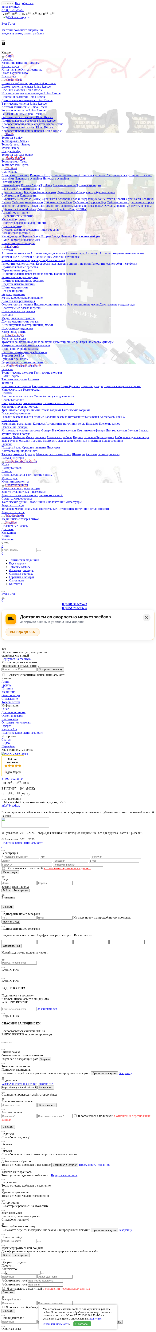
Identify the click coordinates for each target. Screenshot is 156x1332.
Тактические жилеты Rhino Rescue (24, 103)
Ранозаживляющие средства (20, 277)
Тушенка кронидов (88, 185)
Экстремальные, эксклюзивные (22, 403)
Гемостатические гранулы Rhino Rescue (27, 127)
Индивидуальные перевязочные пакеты (27, 273)
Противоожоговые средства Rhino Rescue (29, 120)
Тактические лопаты (39, 474)
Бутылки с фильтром (15, 359)
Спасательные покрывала (18, 311)
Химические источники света (21, 430)
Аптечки (7, 250)
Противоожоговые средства (20, 267)
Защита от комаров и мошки (20, 495)
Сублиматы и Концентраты (19, 195)
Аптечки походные (111, 253)
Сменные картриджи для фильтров (24, 352)
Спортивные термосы (46, 386)
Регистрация (10, 872)
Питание (21, 62)
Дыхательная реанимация (18, 301)
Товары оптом (11, 702)
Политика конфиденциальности (22, 732)
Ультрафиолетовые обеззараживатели (26, 345)
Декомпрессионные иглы (50, 304)
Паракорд (92, 423)
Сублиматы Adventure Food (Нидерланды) (69, 198)
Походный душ (11, 447)
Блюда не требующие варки (97, 192)
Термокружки (32, 389)
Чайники (19, 437)
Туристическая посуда (16, 433)
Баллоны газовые (56, 416)
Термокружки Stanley (15, 141)
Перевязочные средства (17, 270)
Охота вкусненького (15, 73)
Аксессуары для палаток (59, 396)
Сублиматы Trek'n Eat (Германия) (36, 205)
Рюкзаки (7, 369)
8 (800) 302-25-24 (13, 10)
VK (51, 1083)
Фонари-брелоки (139, 430)
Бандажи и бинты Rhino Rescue (22, 113)
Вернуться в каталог (65, 1164)
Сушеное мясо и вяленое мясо (21, 239)
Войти (6, 890)
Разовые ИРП (39, 175)
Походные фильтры (39, 341)
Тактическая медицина (24, 560)
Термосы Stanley (12, 137)
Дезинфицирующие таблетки (21, 348)
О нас (5, 708)
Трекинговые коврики (16, 410)
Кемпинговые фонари (91, 430)
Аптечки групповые (66, 256)
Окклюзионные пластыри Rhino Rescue (27, 117)
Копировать (45, 1087)
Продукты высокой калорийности (24, 222)
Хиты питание (11, 69)
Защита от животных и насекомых (24, 491)
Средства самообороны (17, 498)
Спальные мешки (13, 399)
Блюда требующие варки (40, 192)
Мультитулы (10, 478)
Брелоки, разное (109, 423)
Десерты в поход (12, 226)
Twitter (32, 1083)
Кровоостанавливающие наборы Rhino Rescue (32, 130)
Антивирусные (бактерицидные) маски (27, 324)
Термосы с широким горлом (122, 386)
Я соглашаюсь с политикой (49, 868)
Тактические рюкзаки (48, 372)
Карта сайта (9, 729)
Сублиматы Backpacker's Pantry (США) (62, 209)
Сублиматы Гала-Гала (58, 202)
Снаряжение (10, 420)
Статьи (6, 739)
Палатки (7, 393)
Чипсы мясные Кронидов (18, 243)
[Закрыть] (146, 617)
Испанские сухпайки (28, 178)
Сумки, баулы (10, 376)
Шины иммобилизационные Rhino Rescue (29, 83)
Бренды (6, 685)
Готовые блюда (11, 181)
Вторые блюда (30, 185)
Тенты (38, 396)
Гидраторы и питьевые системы (22, 362)
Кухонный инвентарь (88, 440)
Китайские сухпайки (92, 175)
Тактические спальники (58, 403)
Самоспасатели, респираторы (21, 488)
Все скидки (9, 76)
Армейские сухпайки (15, 175)
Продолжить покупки (104, 1073)
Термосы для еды (92, 386)
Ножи (5, 464)
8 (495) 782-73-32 (74, 608)
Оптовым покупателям (16, 722)
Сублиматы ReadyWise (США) (21, 198)
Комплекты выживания (17, 423)
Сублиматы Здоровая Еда (89, 202)
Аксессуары (74, 502)
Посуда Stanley (11, 151)
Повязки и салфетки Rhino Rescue (23, 96)
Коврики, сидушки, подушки (20, 406)
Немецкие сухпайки (56, 178)
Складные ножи (12, 467)
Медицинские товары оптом (20, 519)
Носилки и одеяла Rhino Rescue (22, 90)
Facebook (21, 1083)
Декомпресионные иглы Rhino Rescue (26, 86)
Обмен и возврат (12, 715)
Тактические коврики (76, 410)
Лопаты (7, 471)
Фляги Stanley (10, 147)
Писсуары (53, 447)
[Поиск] (3, 598)
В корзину (125, 1073)
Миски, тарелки (35, 437)
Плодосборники (112, 440)
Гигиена (7, 444)
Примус (30, 454)
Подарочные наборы (86, 236)
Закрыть (8, 906)
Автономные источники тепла (65, 423)
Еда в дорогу (17, 563)
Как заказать (10, 719)
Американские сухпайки (122, 175)
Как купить (9, 532)
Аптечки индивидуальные (47, 253)
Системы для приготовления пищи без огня (30, 229)
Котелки (7, 437)
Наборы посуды (125, 437)
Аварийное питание (15, 212)
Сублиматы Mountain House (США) (81, 205)
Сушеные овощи (12, 192)
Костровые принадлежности (20, 450)
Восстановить (47, 1105)
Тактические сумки (14, 379)
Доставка (8, 529)
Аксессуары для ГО (112, 416)
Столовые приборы (59, 437)
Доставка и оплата (13, 712)
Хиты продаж (10, 66)
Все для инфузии (13, 290)
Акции (6, 536)
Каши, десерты (11, 236)
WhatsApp (8, 1083)
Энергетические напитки (18, 216)
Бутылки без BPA (13, 355)
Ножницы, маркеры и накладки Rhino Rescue (31, 93)
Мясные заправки (64, 185)
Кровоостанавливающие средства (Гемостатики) (33, 260)
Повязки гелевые (65, 273)
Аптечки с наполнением (36, 256)
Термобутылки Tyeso (15, 164)
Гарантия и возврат (21, 577)
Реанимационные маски (83, 304)
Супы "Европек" (68, 192)
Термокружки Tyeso (14, 161)
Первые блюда (11, 185)
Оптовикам (16, 580)
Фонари (46, 430)
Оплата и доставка (21, 573)
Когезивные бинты (14, 331)
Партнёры (8, 746)
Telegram (42, 1083)
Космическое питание (16, 233)
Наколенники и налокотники (46, 502)
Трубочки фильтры (14, 341)
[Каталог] (3, 591)
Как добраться (24, 3)
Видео (6, 742)
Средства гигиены (34, 447)
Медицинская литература (18, 318)
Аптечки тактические (16, 253)
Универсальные (12, 389)
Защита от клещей (51, 495)
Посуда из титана (13, 457)
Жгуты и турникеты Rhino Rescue (23, 110)
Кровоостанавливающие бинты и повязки (63, 263)
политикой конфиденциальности (43, 674)
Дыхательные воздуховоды (117, 304)
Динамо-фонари (116, 430)
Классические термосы (16, 386)
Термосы (34, 62)
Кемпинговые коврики (46, 410)
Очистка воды (11, 695)
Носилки (7, 314)
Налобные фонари (64, 430)
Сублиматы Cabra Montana (19, 209)
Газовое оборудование (16, 413)
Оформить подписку (51, 669)
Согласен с (36, 674)
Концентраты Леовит (111, 198)
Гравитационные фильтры (70, 341)
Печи (67, 454)
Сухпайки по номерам (63, 175)
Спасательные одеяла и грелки (21, 307)
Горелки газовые (12, 416)
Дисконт (7, 59)
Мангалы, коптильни (50, 454)
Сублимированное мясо (27, 202)
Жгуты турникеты (13, 294)
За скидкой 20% (47, 1008)
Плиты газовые (34, 416)
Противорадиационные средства (23, 280)
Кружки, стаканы (84, 437)
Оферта (6, 725)
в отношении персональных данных (67, 868)
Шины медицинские (15, 287)
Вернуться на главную (16, 659)
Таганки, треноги (13, 454)
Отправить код (11, 945)
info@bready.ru (11, 6)
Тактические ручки (14, 502)
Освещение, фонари (15, 427)
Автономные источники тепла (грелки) (83, 508)
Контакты (8, 539)
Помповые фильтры (101, 341)
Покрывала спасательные (40, 508)
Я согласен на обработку (22, 1307)
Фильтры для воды (14, 338)
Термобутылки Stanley (16, 144)
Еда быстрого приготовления (21, 188)
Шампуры (78, 454)
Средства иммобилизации (18, 284)
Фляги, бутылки (20, 440)
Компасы (39, 423)
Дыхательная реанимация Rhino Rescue (27, 100)
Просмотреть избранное (94, 1164)
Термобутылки (70, 386)
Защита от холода (13, 505)
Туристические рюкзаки (17, 372)
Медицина (8, 62)
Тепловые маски (12, 508)
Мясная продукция (14, 219)
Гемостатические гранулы (18, 263)
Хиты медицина (31, 69)
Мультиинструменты (15, 481)
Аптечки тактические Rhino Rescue (24, 107)
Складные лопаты (13, 474)
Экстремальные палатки (17, 396)
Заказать (8, 1126)
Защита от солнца (13, 512)
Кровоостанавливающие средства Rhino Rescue (32, 124)
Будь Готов (9, 593)
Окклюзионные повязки (17, 304)
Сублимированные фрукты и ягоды (128, 205)
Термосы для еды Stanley (17, 154)
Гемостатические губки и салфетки (114, 263)
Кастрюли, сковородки (58, 440)
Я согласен (82, 1323)
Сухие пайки (10, 171)
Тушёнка (46, 185)
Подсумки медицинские (17, 328)
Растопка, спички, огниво (102, 454)
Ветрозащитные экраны (83, 416)
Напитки (66, 236)
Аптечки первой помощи (82, 253)
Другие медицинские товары (20, 321)
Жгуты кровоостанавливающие (22, 297)
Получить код (11, 921)
